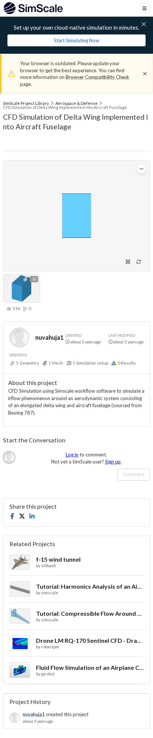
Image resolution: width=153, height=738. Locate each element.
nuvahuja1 (49, 337)
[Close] (145, 74)
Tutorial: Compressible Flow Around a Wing (90, 613)
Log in (72, 455)
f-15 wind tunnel (58, 559)
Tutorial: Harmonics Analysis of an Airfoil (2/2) (90, 586)
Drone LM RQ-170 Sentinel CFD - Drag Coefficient (90, 640)
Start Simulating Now (76, 40)
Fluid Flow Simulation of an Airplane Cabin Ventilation (90, 667)
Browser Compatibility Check (97, 77)
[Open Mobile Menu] (144, 8)
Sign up (113, 462)
